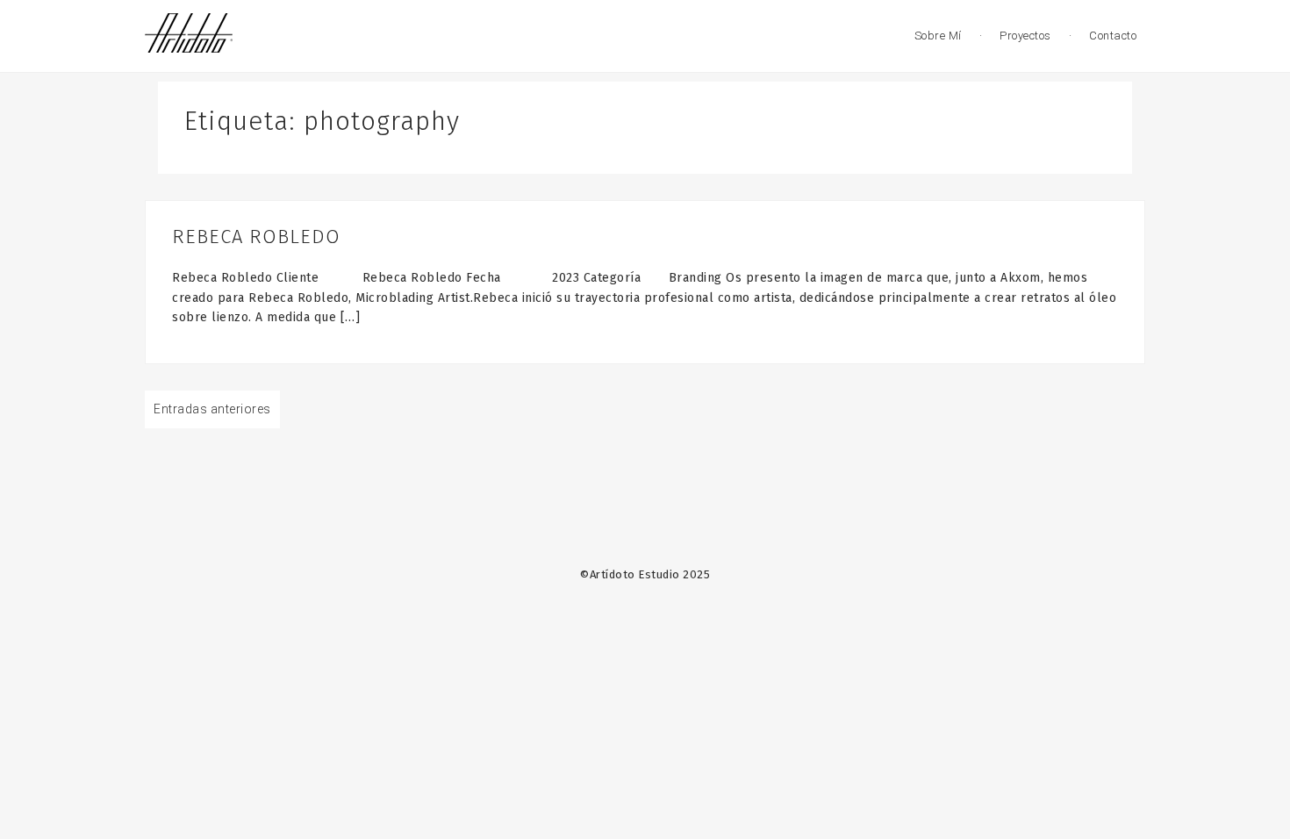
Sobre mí (938, 35)
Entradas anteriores (212, 409)
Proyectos (1025, 35)
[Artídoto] (189, 35)
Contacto (1112, 35)
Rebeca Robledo (256, 236)
